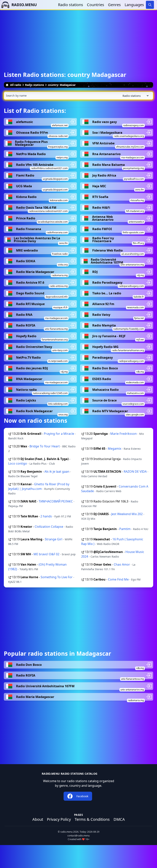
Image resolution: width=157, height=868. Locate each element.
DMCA (119, 819)
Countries (95, 4)
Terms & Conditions (92, 819)
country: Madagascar (62, 85)
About (37, 819)
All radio (15, 85)
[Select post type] (134, 95)
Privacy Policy (59, 819)
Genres (114, 4)
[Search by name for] (78, 96)
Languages (134, 4)
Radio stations (70, 4)
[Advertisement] (78, 37)
